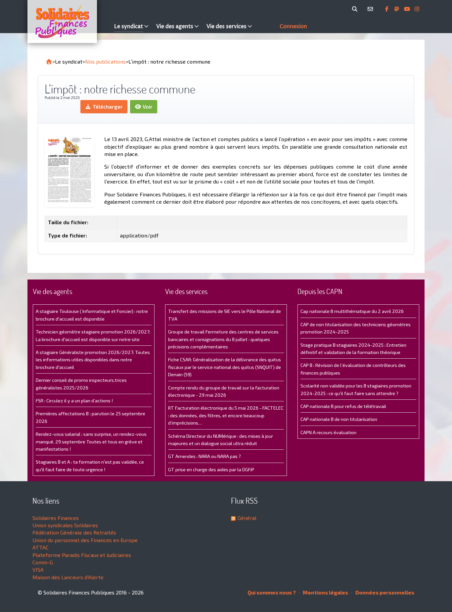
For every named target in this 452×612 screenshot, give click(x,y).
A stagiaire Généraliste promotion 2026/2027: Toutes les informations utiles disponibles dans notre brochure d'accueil (93, 359)
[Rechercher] (355, 9)
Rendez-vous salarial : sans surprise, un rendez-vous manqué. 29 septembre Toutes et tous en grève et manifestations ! (91, 441)
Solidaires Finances (55, 518)
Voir (147, 106)
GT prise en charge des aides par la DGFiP (211, 469)
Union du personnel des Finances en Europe (85, 540)
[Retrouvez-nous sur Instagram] (417, 9)
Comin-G (42, 562)
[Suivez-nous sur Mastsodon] (397, 9)
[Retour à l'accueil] (49, 61)
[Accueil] (69, 21)
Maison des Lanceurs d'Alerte (68, 577)
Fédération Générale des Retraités (74, 532)
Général (247, 518)
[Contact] (371, 9)
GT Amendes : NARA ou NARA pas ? (204, 456)
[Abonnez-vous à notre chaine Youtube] (408, 9)
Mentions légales (325, 592)
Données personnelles (384, 592)
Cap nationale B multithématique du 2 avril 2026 (352, 311)
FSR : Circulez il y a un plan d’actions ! (74, 400)
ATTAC (40, 547)
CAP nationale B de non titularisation (338, 419)
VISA (38, 569)
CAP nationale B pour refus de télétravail (343, 406)
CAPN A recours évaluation (328, 432)
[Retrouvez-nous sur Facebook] (387, 9)
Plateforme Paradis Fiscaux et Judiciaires (81, 555)
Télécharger (107, 106)
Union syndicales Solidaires (65, 525)
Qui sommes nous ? (272, 592)
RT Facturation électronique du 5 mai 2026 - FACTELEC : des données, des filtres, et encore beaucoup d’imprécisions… (226, 415)
